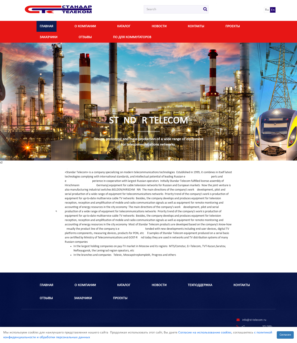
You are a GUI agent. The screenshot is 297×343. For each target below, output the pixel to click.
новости (159, 26)
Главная (46, 26)
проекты (120, 298)
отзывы (85, 37)
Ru (267, 10)
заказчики (48, 37)
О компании (85, 26)
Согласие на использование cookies (204, 332)
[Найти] (205, 9)
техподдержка (200, 285)
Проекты (232, 26)
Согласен (285, 334)
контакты (196, 26)
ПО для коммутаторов (132, 37)
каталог (123, 26)
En (273, 10)
